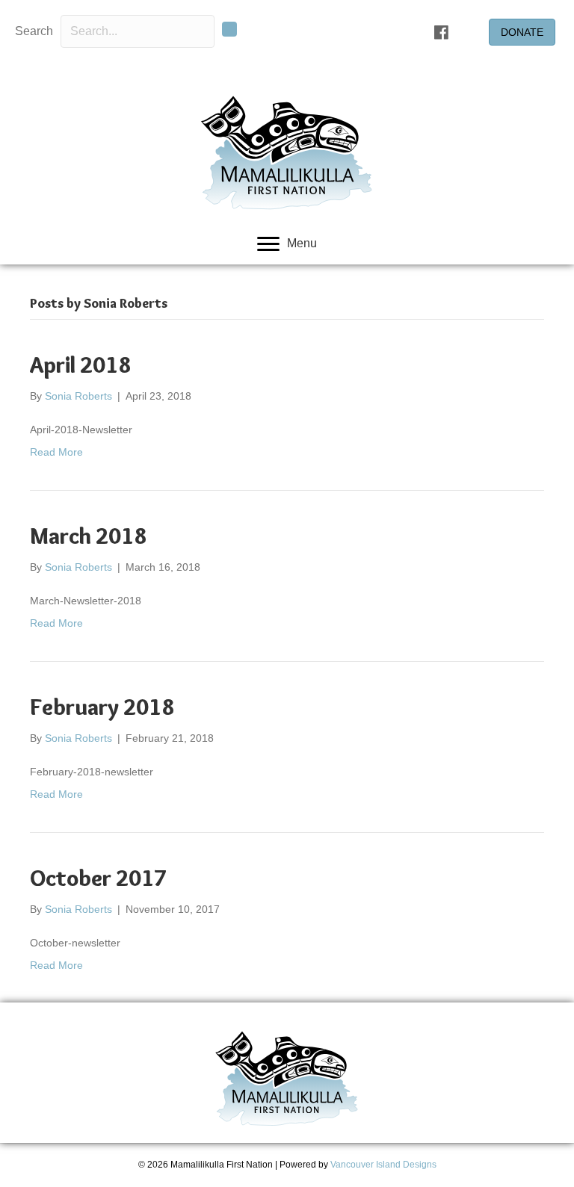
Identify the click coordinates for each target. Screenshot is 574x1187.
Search (34, 31)
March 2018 (88, 536)
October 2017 (98, 878)
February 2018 (102, 707)
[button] (229, 29)
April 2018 (80, 365)
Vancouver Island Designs (383, 1164)
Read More (56, 452)
